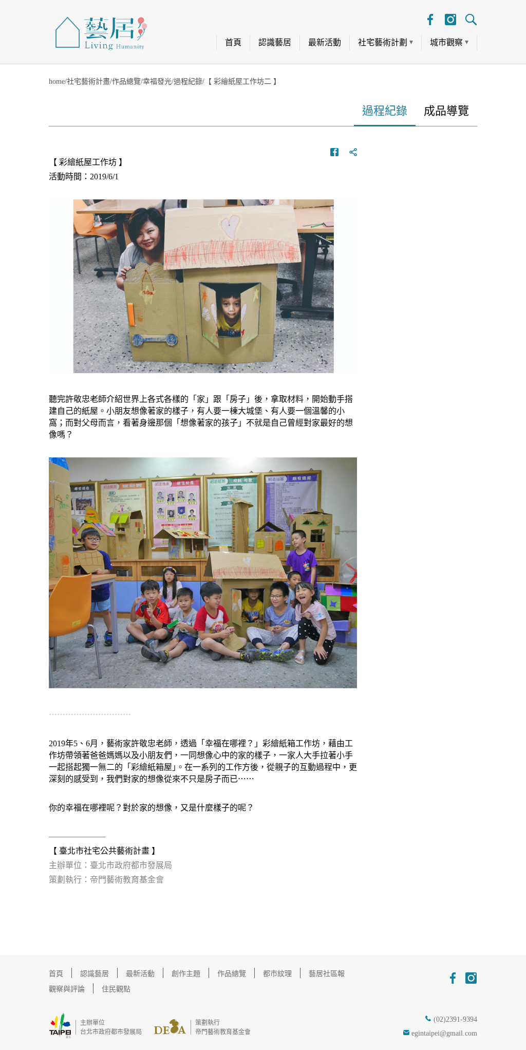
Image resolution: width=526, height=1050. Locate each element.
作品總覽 (126, 81)
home (57, 81)
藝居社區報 (327, 974)
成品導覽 (446, 110)
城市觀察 (446, 42)
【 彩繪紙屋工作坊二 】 (242, 81)
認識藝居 (274, 42)
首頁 (233, 42)
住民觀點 (116, 989)
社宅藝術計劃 (382, 42)
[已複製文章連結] (353, 152)
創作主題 (186, 974)
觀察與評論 (67, 989)
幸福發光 (157, 81)
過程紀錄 (188, 81)
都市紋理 (277, 974)
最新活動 (324, 42)
